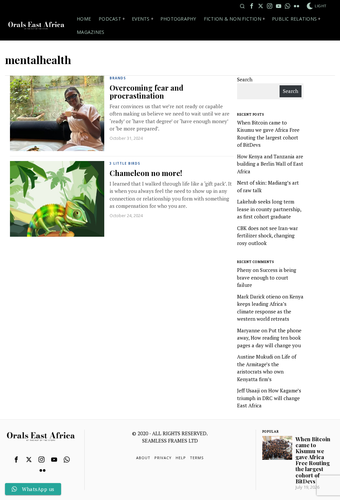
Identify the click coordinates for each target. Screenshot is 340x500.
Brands (118, 78)
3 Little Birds (125, 163)
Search (244, 79)
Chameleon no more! (146, 173)
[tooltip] (252, 6)
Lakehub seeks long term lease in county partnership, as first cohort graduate (269, 209)
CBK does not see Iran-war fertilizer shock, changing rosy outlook (267, 235)
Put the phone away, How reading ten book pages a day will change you (269, 338)
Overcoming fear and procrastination (146, 92)
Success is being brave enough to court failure (266, 277)
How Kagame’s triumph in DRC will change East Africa (269, 398)
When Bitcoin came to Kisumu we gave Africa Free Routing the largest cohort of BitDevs (313, 460)
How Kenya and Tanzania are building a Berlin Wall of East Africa (270, 164)
